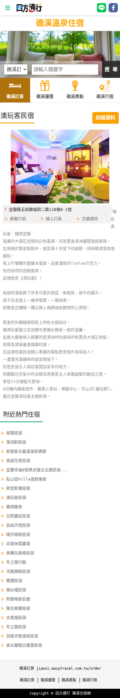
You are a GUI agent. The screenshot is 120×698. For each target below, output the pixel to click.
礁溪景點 (69, 680)
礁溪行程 (89, 680)
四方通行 (62, 693)
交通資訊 (90, 218)
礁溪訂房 (27, 680)
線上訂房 (54, 218)
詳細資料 (105, 118)
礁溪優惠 (48, 680)
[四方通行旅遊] (29, 11)
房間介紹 (18, 218)
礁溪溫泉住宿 (60, 23)
